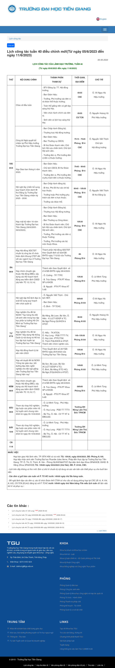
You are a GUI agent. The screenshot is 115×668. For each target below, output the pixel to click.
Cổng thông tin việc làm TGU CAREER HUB (76, 649)
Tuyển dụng (64, 645)
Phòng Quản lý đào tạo (69, 585)
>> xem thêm (102, 530)
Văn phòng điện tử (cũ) (76, 665)
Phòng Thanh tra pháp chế (70, 601)
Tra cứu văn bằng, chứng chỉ (71, 632)
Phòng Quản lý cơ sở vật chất (71, 610)
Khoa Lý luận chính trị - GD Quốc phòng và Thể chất (80, 558)
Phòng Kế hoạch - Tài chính (70, 605)
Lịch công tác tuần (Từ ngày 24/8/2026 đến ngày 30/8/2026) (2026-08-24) (38, 515)
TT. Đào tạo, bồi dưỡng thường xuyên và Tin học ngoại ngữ (30, 632)
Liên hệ (100, 665)
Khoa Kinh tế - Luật (67, 554)
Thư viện (91, 665)
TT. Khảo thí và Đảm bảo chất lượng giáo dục (25, 628)
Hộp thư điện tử (42, 665)
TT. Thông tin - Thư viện (16, 637)
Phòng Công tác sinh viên (70, 589)
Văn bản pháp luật (67, 641)
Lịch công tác (15, 38)
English (103, 19)
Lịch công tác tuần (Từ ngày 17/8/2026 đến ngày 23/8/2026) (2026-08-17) (37, 519)
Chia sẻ (11, 45)
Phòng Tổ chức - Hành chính (71, 597)
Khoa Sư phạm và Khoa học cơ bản (73, 550)
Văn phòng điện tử (58, 665)
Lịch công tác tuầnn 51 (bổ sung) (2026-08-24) (29, 510)
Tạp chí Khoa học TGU (68, 628)
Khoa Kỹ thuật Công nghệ (70, 562)
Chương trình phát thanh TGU (71, 637)
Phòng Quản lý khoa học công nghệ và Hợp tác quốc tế (81, 593)
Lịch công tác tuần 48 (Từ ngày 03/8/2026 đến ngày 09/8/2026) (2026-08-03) (38, 527)
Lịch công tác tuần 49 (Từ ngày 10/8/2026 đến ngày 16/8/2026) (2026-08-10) (38, 523)
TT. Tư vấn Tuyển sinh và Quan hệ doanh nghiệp (26, 641)
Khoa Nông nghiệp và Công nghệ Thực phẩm (77, 566)
